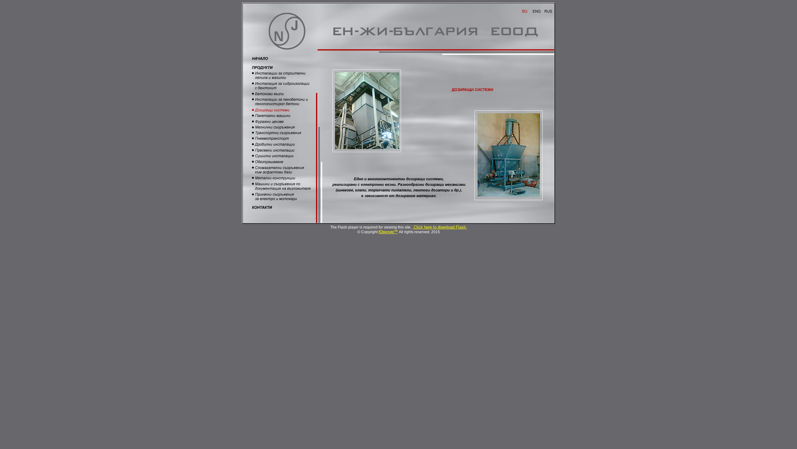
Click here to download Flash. (440, 227)
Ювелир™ (388, 231)
